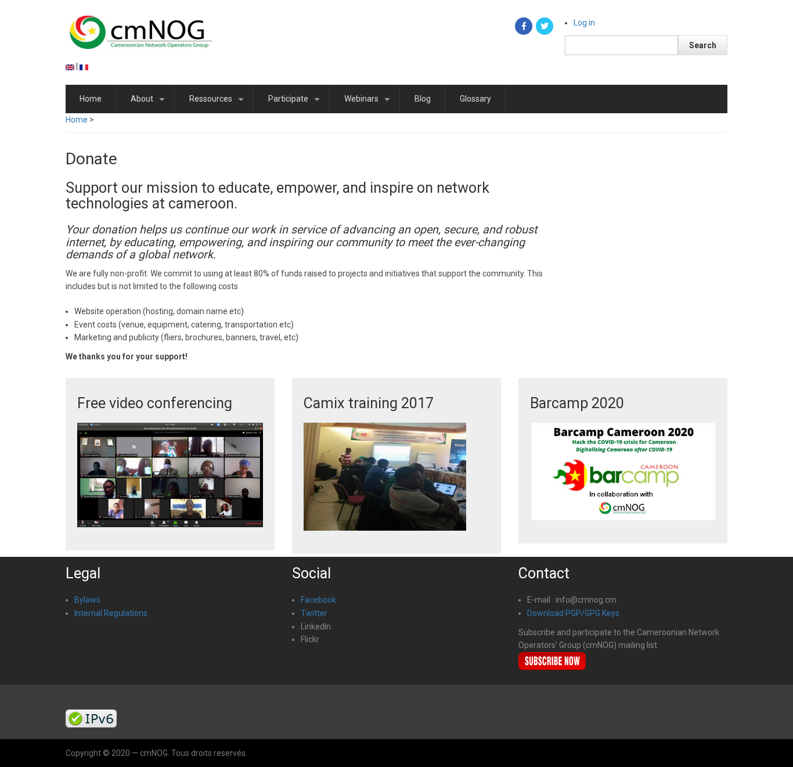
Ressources (218, 103)
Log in (584, 22)
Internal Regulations (110, 613)
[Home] (140, 30)
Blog (422, 98)
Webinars (369, 103)
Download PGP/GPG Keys (573, 613)
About (150, 103)
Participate (296, 103)
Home (91, 98)
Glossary (475, 98)
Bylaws (87, 599)
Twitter (314, 613)
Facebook (318, 599)
